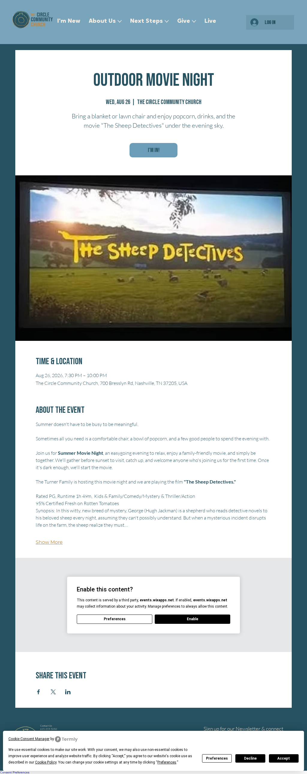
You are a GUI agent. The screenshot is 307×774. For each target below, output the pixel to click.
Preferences (217, 758)
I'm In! (153, 150)
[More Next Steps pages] (167, 21)
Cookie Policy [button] (45, 762)
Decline (250, 758)
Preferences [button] (166, 762)
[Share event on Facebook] (38, 691)
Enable (192, 619)
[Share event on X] (53, 691)
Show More (49, 542)
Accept (283, 758)
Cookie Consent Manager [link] (28, 739)
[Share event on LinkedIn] (68, 691)
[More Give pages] (194, 21)
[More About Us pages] (120, 21)
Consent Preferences (14, 772)
